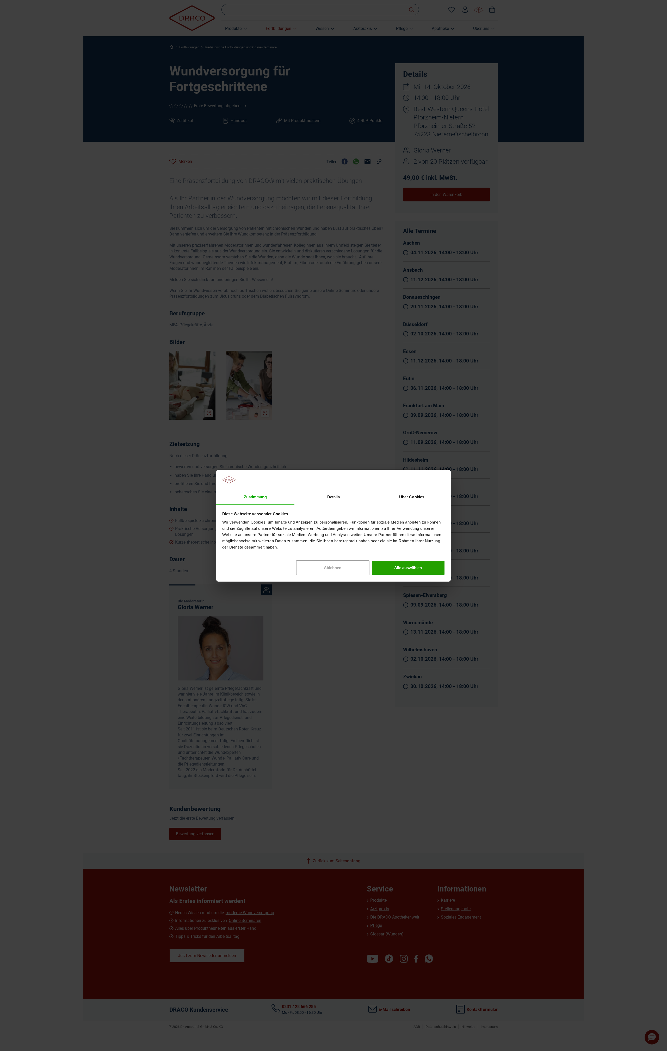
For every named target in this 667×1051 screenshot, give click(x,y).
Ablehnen (332, 567)
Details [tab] (333, 496)
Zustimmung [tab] (255, 496)
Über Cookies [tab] (411, 496)
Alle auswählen (408, 567)
